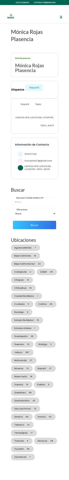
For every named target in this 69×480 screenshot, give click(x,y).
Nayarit (34, 87)
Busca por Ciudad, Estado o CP (29, 197)
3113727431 (30, 154)
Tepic (38, 104)
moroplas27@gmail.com (38, 160)
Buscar (34, 225)
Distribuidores (22, 58)
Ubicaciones (21, 209)
